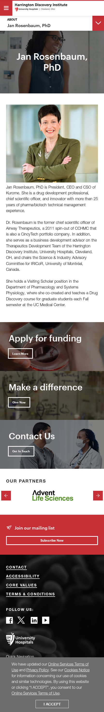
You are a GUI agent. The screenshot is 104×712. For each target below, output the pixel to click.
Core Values (21, 585)
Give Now (19, 402)
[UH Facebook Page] (9, 621)
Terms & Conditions (30, 594)
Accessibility (23, 576)
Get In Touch (21, 451)
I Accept (52, 704)
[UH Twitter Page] (21, 621)
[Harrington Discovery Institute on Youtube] (45, 621)
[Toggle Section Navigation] (98, 23)
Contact (16, 567)
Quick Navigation (20, 656)
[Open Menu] (6, 8)
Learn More (20, 353)
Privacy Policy (37, 670)
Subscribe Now (52, 540)
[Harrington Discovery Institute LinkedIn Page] (34, 621)
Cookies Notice (76, 670)
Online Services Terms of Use (35, 693)
